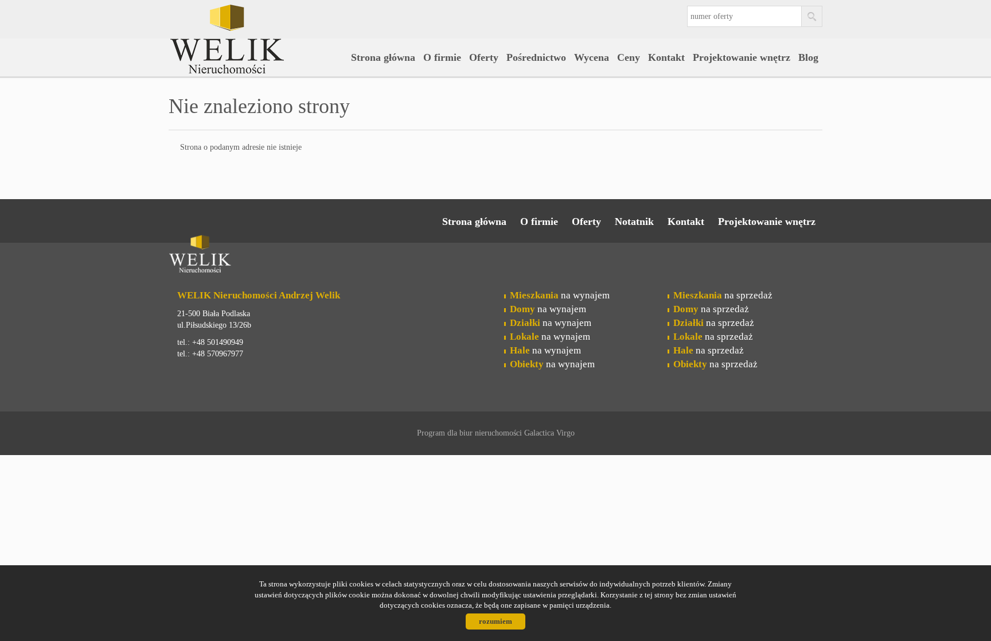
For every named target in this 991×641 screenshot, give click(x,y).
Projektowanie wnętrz (741, 57)
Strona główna (383, 57)
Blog (808, 57)
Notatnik (634, 221)
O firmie (442, 57)
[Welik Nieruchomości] (257, 22)
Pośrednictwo (536, 57)
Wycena (591, 57)
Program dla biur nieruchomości (470, 433)
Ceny (628, 57)
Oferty (483, 57)
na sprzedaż (722, 295)
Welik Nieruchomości (257, 256)
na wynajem (560, 295)
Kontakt (666, 57)
